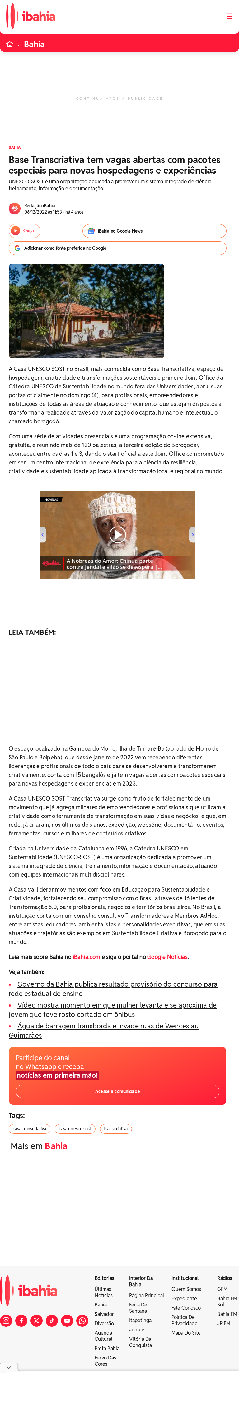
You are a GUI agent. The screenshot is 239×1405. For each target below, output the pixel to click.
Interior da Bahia (141, 1281)
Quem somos (186, 1289)
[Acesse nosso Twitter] (36, 1321)
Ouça (28, 230)
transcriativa (116, 1129)
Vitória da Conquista (140, 1342)
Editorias (104, 1278)
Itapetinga (140, 1320)
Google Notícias (167, 956)
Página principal (146, 1295)
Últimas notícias (104, 1292)
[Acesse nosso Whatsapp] (82, 1321)
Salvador (104, 1314)
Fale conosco (186, 1308)
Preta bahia (107, 1348)
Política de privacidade (184, 1320)
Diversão (104, 1323)
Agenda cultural (103, 1336)
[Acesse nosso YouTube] (67, 1321)
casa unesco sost (75, 1129)
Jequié (136, 1329)
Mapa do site (186, 1333)
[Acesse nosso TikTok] (52, 1321)
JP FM (223, 1323)
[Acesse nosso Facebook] (21, 1321)
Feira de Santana (138, 1308)
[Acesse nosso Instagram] (6, 1321)
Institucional (185, 1278)
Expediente (184, 1298)
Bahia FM (227, 1314)
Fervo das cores (105, 1360)
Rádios (224, 1278)
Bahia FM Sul (227, 1301)
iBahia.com (87, 956)
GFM (222, 1289)
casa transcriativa (29, 1129)
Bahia (34, 44)
